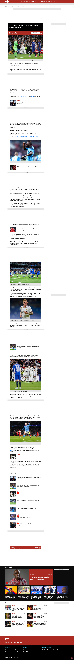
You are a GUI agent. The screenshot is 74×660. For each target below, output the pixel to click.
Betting (27, 1)
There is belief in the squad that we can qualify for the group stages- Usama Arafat (24, 597)
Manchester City (25, 95)
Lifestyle (55, 1)
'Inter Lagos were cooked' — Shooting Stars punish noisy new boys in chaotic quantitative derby (18, 608)
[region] (37, 593)
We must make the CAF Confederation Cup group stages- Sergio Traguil (49, 597)
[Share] (41, 33)
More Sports (43, 1)
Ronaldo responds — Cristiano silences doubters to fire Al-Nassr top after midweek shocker (18, 617)
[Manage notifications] (72, 658)
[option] (11, 593)
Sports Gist (50, 1)
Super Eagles (15, 651)
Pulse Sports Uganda (57, 649)
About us (25, 649)
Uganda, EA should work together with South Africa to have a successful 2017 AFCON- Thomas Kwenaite (40, 577)
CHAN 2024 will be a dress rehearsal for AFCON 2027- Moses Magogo (62, 597)
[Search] (67, 1)
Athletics (15, 649)
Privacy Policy (26, 651)
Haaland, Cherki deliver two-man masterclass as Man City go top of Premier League (18, 624)
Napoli (32, 96)
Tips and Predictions (34, 1)
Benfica (26, 96)
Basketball (7, 651)
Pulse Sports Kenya (45, 649)
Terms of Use (34, 649)
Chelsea (22, 96)
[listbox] (37, 593)
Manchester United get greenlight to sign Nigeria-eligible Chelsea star (38, 616)
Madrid (17, 95)
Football (22, 1)
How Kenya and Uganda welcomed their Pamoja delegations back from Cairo (37, 597)
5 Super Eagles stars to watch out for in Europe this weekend (39, 624)
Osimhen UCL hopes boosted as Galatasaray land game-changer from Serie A (39, 608)
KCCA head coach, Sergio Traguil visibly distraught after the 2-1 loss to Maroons (11, 597)
